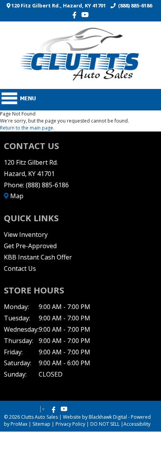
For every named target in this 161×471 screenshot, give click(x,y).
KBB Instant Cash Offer (38, 257)
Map (16, 196)
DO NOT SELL (105, 424)
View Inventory (26, 234)
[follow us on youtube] (85, 14)
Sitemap (41, 424)
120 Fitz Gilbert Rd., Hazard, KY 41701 (58, 5)
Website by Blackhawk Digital (95, 417)
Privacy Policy (70, 424)
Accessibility (136, 424)
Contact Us (20, 268)
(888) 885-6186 (134, 5)
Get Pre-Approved (30, 246)
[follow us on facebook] (76, 15)
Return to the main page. (27, 127)
